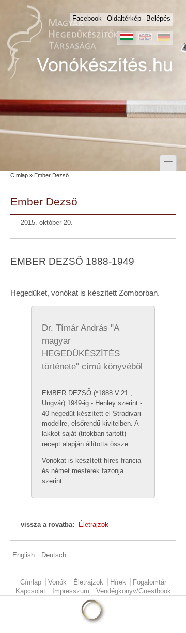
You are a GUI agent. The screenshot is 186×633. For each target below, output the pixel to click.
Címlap (19, 175)
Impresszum (70, 591)
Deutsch (53, 555)
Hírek (118, 582)
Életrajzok (94, 524)
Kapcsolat (30, 591)
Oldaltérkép (124, 18)
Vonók (57, 582)
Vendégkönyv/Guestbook (133, 591)
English (23, 555)
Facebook (87, 18)
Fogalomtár (149, 582)
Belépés (158, 18)
